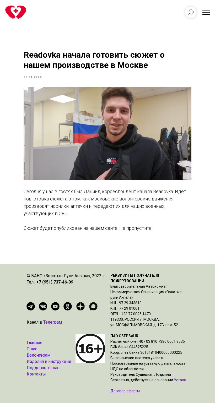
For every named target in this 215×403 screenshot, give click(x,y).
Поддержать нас (43, 367)
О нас (32, 348)
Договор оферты (125, 391)
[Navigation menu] (206, 12)
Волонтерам (38, 355)
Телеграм (52, 322)
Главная (34, 342)
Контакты (36, 374)
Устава (180, 380)
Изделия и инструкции (49, 361)
